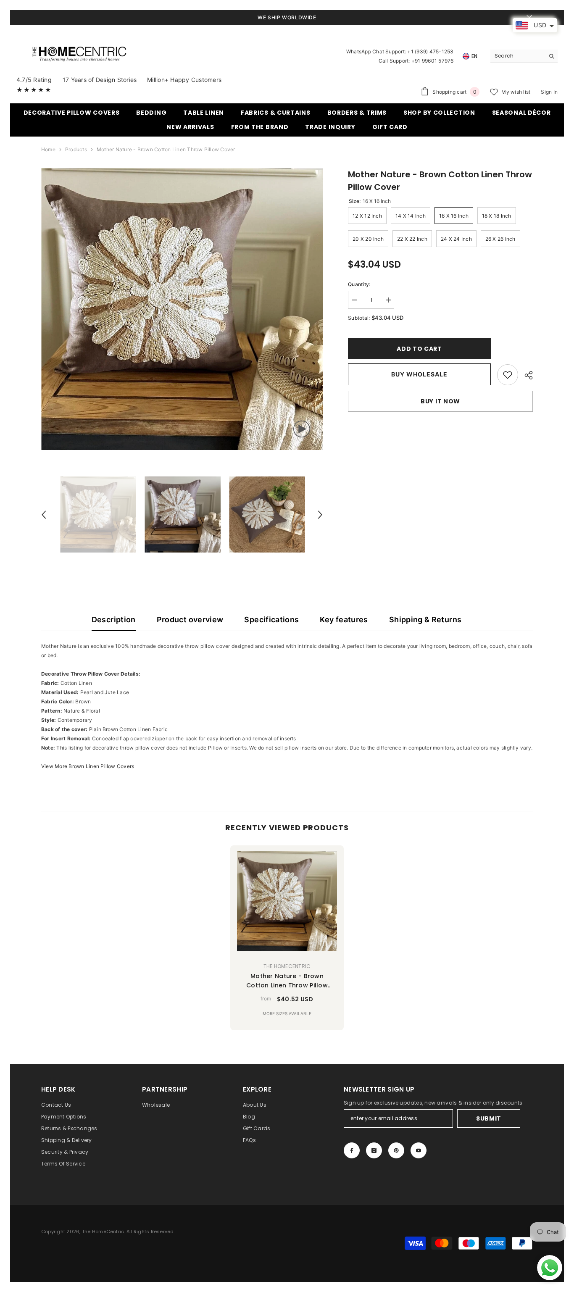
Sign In (549, 92)
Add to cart (419, 349)
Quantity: (359, 284)
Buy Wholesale (419, 374)
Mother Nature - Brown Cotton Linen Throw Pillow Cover (287, 981)
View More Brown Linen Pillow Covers (87, 766)
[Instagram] (374, 1150)
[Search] (524, 56)
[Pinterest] (396, 1150)
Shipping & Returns (425, 619)
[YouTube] (419, 1150)
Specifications (271, 619)
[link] (507, 374)
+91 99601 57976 (432, 61)
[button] (43, 514)
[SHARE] (525, 375)
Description (114, 619)
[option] (182, 309)
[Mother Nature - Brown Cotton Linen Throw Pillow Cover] (287, 901)
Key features (344, 619)
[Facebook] (352, 1150)
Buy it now (440, 401)
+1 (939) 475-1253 (430, 51)
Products (76, 149)
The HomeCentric (287, 966)
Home (48, 149)
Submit (488, 1118)
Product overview (190, 619)
